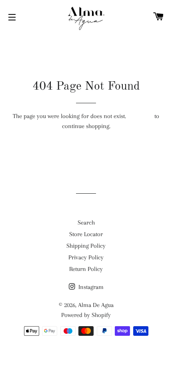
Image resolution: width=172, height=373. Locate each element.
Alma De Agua (96, 305)
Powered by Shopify (86, 315)
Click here (140, 116)
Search (86, 222)
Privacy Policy (86, 257)
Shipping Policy (86, 245)
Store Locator (86, 234)
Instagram (90, 287)
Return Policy (86, 269)
